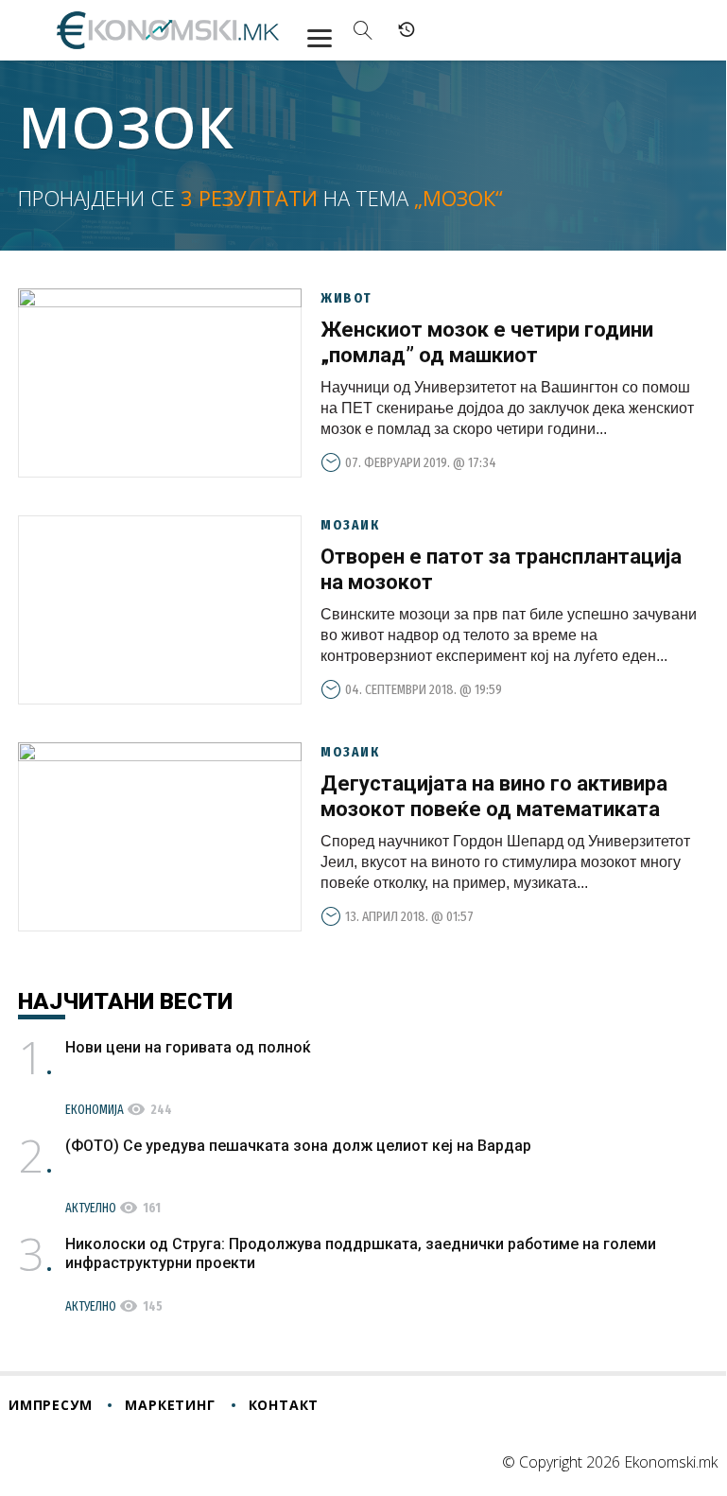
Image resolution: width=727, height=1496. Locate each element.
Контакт (284, 1405)
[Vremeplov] (406, 30)
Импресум (50, 1405)
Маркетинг (170, 1405)
